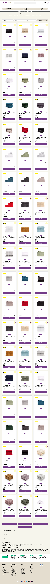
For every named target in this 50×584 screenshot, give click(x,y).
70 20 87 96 (5, 569)
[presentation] (2, 9)
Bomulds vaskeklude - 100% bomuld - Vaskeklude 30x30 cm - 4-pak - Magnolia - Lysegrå (40, 485)
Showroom (12, 569)
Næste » (26, 520)
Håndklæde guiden (23, 573)
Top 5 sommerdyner (33, 565)
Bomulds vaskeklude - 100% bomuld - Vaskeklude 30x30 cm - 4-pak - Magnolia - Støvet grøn (24, 510)
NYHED (41, 9)
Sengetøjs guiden (23, 568)
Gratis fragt (12, 572)
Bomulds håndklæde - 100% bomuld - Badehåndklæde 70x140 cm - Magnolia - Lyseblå (40, 237)
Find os (3, 574)
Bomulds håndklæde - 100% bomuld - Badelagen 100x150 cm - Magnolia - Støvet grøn (24, 386)
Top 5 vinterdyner (32, 567)
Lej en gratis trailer (13, 573)
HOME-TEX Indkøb (13, 577)
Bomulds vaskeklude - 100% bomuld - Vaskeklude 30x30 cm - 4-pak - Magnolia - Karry (8, 485)
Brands (31, 569)
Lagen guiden (22, 569)
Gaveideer (31, 568)
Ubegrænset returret (14, 571)
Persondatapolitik (13, 566)
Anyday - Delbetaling (14, 575)
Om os (12, 568)
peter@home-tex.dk (6, 572)
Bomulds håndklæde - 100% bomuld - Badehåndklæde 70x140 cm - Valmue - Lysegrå (8, 287)
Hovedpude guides (23, 567)
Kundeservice (13, 570)
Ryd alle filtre (46, 18)
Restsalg (31, 571)
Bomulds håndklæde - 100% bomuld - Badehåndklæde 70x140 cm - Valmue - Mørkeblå (24, 287)
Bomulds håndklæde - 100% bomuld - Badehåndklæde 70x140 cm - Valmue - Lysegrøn (40, 262)
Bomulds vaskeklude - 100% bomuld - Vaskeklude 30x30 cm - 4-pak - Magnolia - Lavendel (24, 485)
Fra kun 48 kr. (9, 9)
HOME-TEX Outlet (32, 572)
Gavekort (12, 574)
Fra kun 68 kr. (25, 9)
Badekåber (25, 527)
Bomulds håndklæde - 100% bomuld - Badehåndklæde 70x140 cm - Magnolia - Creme (40, 212)
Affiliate (12, 576)
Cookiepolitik (13, 567)
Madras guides (23, 572)
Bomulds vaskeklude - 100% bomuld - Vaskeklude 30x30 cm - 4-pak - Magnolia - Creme (40, 460)
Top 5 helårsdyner (32, 566)
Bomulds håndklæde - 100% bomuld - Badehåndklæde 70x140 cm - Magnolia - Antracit (24, 212)
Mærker (31, 570)
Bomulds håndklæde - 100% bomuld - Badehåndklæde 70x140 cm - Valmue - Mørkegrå (40, 287)
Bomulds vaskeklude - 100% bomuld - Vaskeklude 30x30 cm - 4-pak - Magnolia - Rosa (8, 510)
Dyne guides (22, 566)
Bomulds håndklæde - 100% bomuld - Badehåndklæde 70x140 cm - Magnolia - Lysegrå (8, 262)
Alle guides (22, 565)
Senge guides (22, 571)
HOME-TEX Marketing (14, 578)
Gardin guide (22, 570)
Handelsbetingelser (13, 565)
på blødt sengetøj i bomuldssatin (25, 11)
